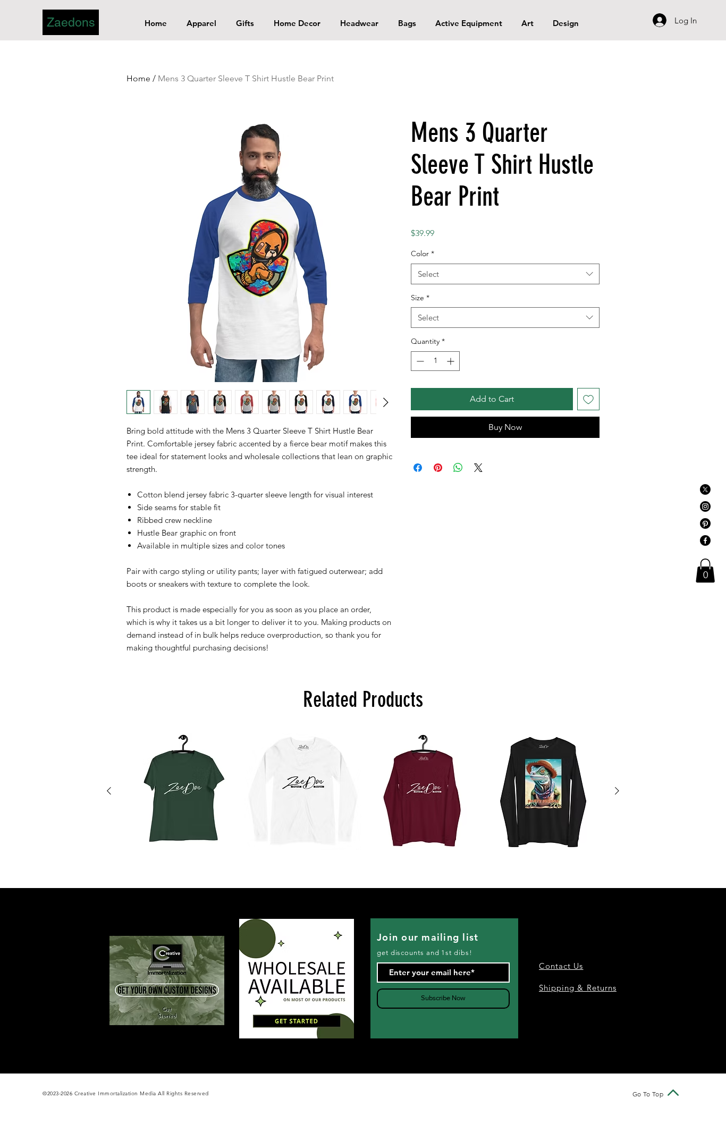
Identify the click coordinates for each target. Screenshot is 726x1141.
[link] (705, 570)
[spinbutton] (435, 361)
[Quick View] (182, 791)
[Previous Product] (109, 790)
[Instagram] (705, 506)
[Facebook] (705, 540)
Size (420, 297)
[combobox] (505, 274)
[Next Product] (617, 790)
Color (422, 253)
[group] (363, 791)
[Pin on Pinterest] (438, 467)
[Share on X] (478, 467)
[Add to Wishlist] (588, 399)
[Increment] (451, 361)
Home (138, 78)
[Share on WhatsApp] (458, 467)
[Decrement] (419, 361)
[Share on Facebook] (417, 467)
